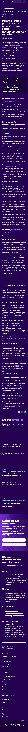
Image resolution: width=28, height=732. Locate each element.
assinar (14, 544)
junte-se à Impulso (16, 1)
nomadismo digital (7, 47)
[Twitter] (11, 717)
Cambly (17, 365)
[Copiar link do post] (19, 12)
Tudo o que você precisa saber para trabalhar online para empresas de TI (12, 230)
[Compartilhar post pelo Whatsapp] (25, 12)
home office (15, 45)
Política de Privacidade (19, 725)
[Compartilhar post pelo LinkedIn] (22, 12)
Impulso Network (10, 62)
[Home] (3, 2)
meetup (18, 395)
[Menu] (24, 1)
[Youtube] (16, 716)
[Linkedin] (3, 717)
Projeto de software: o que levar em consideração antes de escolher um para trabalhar (13, 100)
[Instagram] (7, 717)
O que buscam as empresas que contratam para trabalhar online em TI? (13, 338)
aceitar (14, 729)
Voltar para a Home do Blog (10, 8)
